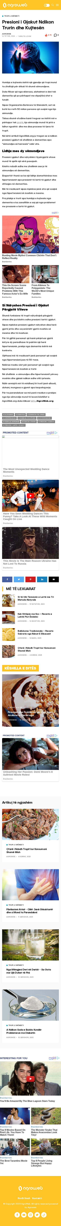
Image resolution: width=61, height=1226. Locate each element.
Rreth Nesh (24, 1198)
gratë (20, 122)
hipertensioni (10, 418)
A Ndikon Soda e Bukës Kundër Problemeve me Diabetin (24, 1031)
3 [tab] (54, 678)
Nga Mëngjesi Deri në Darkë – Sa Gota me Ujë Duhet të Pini (28, 971)
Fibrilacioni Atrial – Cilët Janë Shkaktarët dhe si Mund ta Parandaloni (29, 911)
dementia (21, 414)
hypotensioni (45, 418)
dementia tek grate (37, 414)
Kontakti (37, 1198)
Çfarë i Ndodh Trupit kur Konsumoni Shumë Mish (26, 851)
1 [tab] (51, 678)
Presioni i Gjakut (47, 421)
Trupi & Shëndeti (11, 16)
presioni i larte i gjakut (15, 425)
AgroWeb (6, 34)
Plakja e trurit (29, 421)
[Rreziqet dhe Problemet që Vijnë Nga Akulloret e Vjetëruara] (30, 700)
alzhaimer (9, 414)
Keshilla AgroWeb (12, 421)
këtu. (33, 401)
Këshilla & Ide (16, 707)
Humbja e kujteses (27, 418)
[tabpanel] (30, 700)
